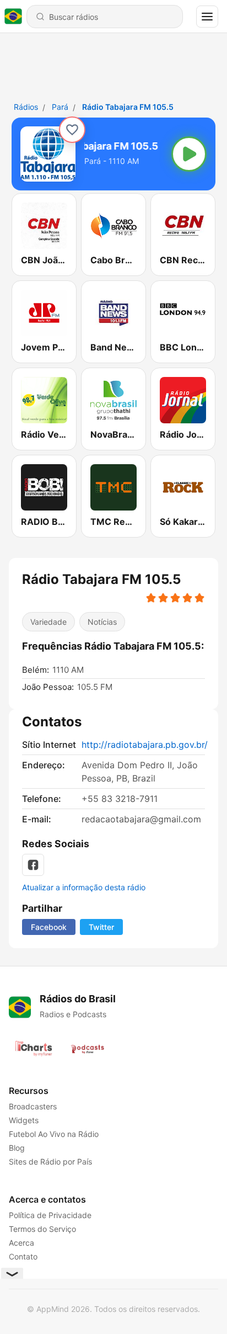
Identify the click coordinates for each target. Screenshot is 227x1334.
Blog (17, 1147)
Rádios (26, 106)
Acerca (21, 1242)
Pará (60, 106)
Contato (23, 1256)
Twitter (101, 927)
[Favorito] (72, 129)
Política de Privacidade (50, 1215)
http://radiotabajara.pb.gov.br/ (145, 744)
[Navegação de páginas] (207, 17)
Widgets (24, 1120)
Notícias (102, 621)
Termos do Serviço (42, 1229)
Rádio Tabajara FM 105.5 (128, 106)
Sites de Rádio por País (50, 1161)
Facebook (49, 927)
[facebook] (33, 865)
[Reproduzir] (189, 154)
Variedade (48, 621)
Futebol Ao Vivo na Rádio (54, 1134)
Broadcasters (33, 1106)
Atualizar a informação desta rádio (83, 887)
